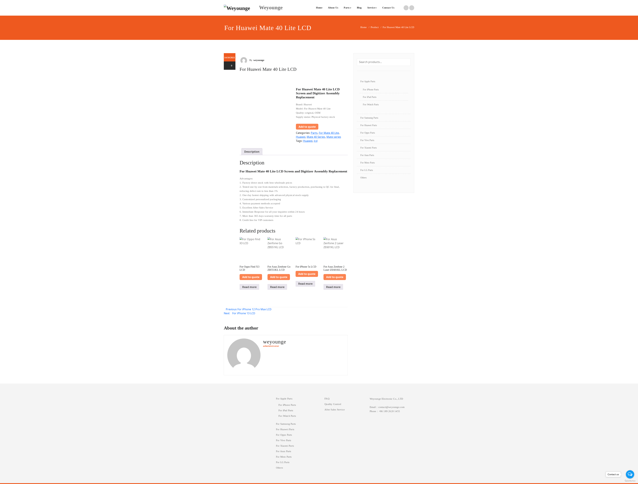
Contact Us (388, 7)
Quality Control (332, 404)
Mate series (333, 137)
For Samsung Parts (369, 118)
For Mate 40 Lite (329, 133)
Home (319, 7)
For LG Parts (366, 170)
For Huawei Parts (368, 125)
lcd (316, 141)
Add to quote (307, 127)
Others (363, 177)
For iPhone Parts (371, 89)
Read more (249, 287)
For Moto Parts (367, 162)
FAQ (326, 398)
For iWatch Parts (371, 104)
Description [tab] (252, 151)
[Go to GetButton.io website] (630, 481)
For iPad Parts (369, 97)
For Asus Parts (367, 155)
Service (371, 7)
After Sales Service (334, 409)
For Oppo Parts (367, 133)
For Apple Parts (367, 81)
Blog (359, 7)
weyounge (259, 60)
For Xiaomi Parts (368, 147)
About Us (333, 7)
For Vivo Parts (367, 140)
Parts (347, 7)
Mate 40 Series (316, 137)
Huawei (300, 137)
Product (375, 27)
